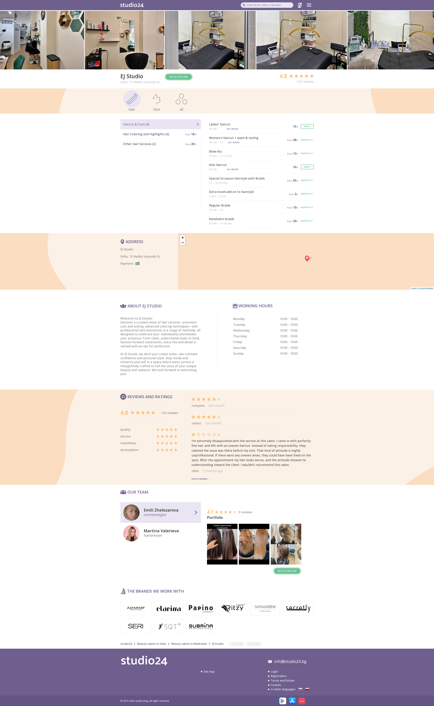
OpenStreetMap (426, 288)
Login (274, 671)
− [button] (183, 243)
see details (232, 128)
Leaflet (414, 288)
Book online (178, 77)
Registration (279, 676)
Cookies (276, 685)
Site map (209, 671)
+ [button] (183, 238)
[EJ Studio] (300, 689)
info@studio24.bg (290, 661)
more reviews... (200, 478)
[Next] (297, 544)
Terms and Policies (283, 680)
